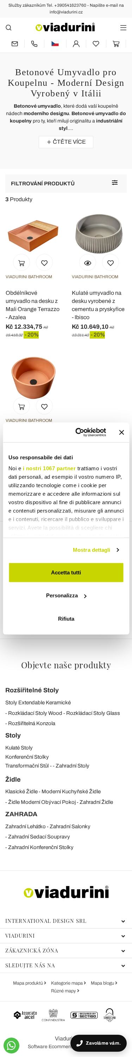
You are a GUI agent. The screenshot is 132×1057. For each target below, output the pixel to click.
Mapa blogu (103, 983)
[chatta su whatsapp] (11, 1045)
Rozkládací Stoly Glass (93, 713)
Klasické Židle (21, 791)
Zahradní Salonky (70, 826)
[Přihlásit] (76, 44)
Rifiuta (66, 618)
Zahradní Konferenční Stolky (41, 847)
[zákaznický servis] (34, 44)
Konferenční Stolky (27, 757)
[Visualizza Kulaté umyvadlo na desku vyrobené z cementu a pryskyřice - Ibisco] (87, 262)
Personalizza (62, 595)
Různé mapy (64, 991)
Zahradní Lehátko (25, 826)
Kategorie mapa (67, 983)
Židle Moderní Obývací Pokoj (42, 802)
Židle (13, 779)
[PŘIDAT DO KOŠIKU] (21, 262)
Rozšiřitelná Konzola (31, 723)
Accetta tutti (66, 572)
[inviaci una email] (14, 44)
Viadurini (20, 935)
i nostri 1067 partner (49, 468)
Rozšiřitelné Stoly (32, 690)
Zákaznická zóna (31, 950)
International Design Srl (46, 920)
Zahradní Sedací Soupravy (39, 837)
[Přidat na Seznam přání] (44, 262)
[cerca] (8, 27)
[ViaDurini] (65, 27)
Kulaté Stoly (19, 748)
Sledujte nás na (30, 965)
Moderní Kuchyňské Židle (71, 791)
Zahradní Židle (96, 802)
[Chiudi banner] (121, 432)
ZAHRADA (21, 814)
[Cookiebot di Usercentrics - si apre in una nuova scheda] (78, 432)
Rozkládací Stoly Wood (35, 713)
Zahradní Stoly (72, 766)
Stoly (13, 735)
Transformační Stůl (27, 766)
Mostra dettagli (92, 550)
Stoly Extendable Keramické (38, 702)
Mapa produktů (28, 983)
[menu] (123, 27)
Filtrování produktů (43, 183)
